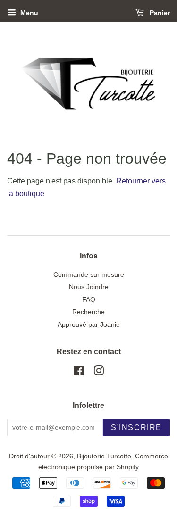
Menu (28, 13)
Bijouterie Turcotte (104, 456)
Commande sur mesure (88, 274)
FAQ (88, 299)
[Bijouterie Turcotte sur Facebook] (78, 372)
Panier (159, 13)
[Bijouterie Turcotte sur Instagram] (98, 372)
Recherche (88, 311)
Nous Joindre (89, 287)
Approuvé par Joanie (89, 324)
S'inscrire (136, 427)
